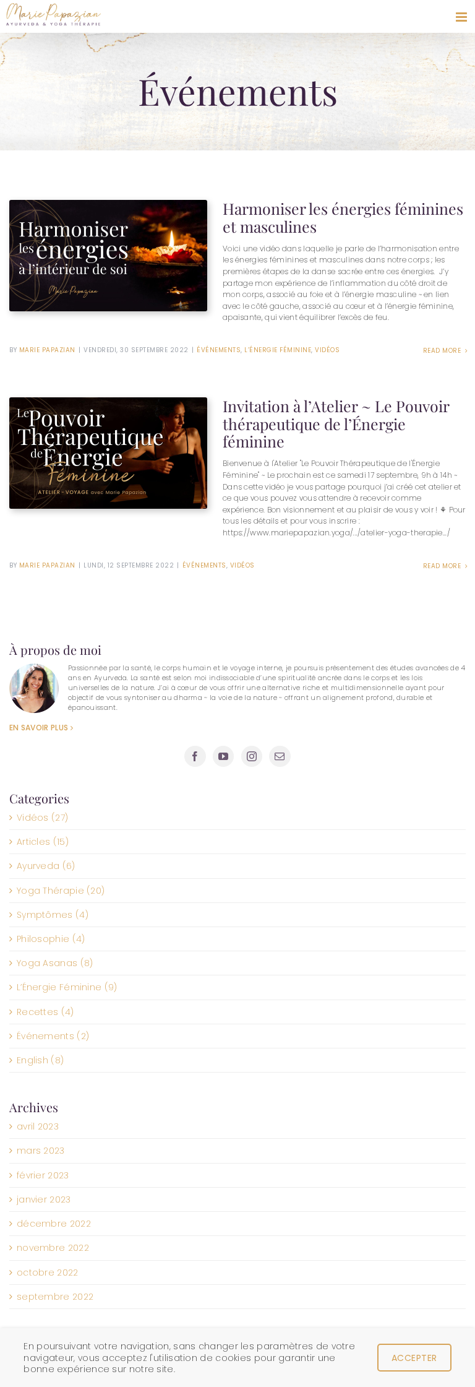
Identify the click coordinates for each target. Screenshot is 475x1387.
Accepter (414, 1358)
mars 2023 (41, 1150)
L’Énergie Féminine (277, 350)
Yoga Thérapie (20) (61, 890)
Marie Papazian (47, 350)
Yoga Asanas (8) (55, 963)
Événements (219, 350)
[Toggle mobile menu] (462, 17)
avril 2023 (38, 1126)
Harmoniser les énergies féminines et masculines (343, 217)
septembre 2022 (55, 1296)
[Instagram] (251, 756)
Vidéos (327, 350)
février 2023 (43, 1175)
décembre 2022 (54, 1223)
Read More (443, 350)
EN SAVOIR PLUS (38, 727)
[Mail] (279, 756)
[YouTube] (223, 756)
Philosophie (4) (51, 938)
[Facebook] (194, 756)
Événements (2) (53, 1036)
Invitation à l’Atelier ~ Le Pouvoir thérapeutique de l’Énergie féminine (336, 423)
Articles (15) (43, 841)
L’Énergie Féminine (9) (67, 987)
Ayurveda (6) (46, 865)
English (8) (40, 1060)
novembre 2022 (53, 1248)
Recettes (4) (45, 1012)
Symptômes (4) (52, 914)
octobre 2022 (48, 1272)
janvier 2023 (44, 1199)
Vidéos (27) (42, 817)
